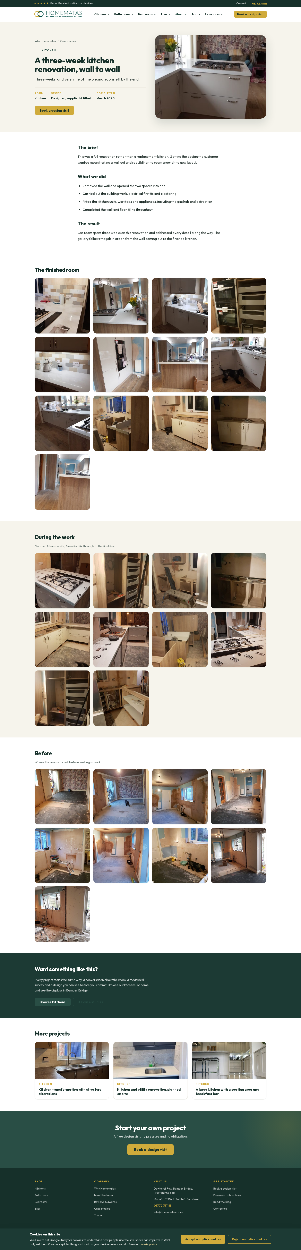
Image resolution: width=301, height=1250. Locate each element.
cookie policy (148, 1244)
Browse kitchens (53, 1002)
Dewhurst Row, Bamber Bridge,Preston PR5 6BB (173, 1190)
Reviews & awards (105, 1202)
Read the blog (222, 1202)
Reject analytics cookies (249, 1239)
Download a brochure (227, 1195)
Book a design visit (250, 14)
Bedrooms (145, 14)
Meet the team (103, 1195)
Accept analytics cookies (203, 1239)
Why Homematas (45, 41)
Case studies (68, 41)
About (179, 14)
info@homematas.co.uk (168, 1212)
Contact (241, 3)
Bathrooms (122, 14)
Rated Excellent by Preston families (63, 3)
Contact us (220, 1208)
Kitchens (100, 14)
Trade (195, 14)
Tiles (164, 14)
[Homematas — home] (58, 14)
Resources (212, 14)
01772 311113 (259, 3)
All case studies (90, 1002)
